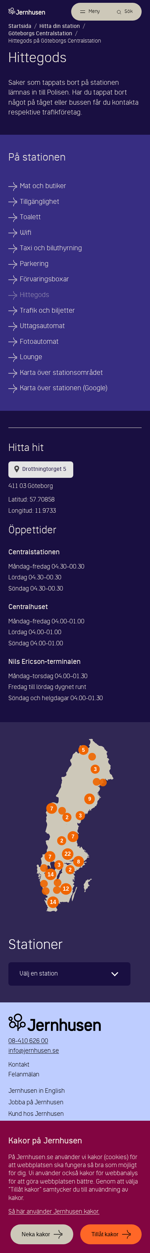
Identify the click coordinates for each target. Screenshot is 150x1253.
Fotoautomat (39, 342)
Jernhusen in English (36, 1091)
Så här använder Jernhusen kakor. (53, 1212)
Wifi (25, 233)
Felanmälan (23, 1075)
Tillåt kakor (104, 1234)
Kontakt (18, 1065)
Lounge (31, 357)
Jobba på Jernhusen (35, 1102)
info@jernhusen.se (33, 1051)
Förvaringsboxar (44, 279)
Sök (129, 11)
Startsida (19, 26)
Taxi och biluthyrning (51, 248)
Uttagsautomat (42, 326)
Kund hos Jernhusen (36, 1114)
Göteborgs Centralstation (40, 34)
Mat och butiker (43, 186)
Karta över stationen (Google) (63, 388)
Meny (94, 11)
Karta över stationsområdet (61, 373)
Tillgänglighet (39, 202)
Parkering (34, 264)
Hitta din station (59, 26)
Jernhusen (75, 1022)
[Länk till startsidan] (26, 11)
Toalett (30, 217)
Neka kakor (36, 1234)
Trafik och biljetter (47, 310)
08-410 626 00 (28, 1041)
